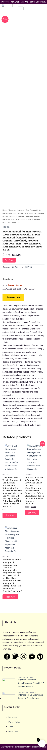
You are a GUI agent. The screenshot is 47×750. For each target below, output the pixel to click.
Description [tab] (8, 279)
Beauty (12, 210)
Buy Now (9, 260)
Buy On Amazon (13, 297)
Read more (10, 597)
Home (5, 210)
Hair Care (20, 210)
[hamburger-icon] (21, 8)
